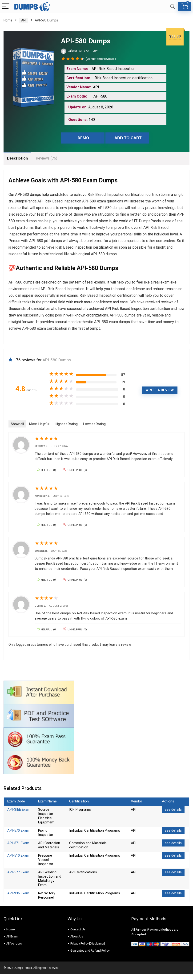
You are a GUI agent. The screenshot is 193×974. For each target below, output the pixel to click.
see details (173, 809)
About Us (76, 936)
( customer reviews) (101, 59)
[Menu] (5, 6)
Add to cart (127, 138)
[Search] (172, 6)
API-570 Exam (18, 830)
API (23, 20)
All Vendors (14, 943)
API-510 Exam (18, 855)
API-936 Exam (18, 893)
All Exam (12, 936)
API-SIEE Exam (18, 809)
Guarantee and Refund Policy (89, 950)
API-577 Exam (18, 872)
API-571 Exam (18, 843)
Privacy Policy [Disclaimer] (87, 943)
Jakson (72, 51)
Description (17, 158)
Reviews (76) (46, 158)
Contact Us (77, 929)
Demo (83, 138)
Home (8, 20)
